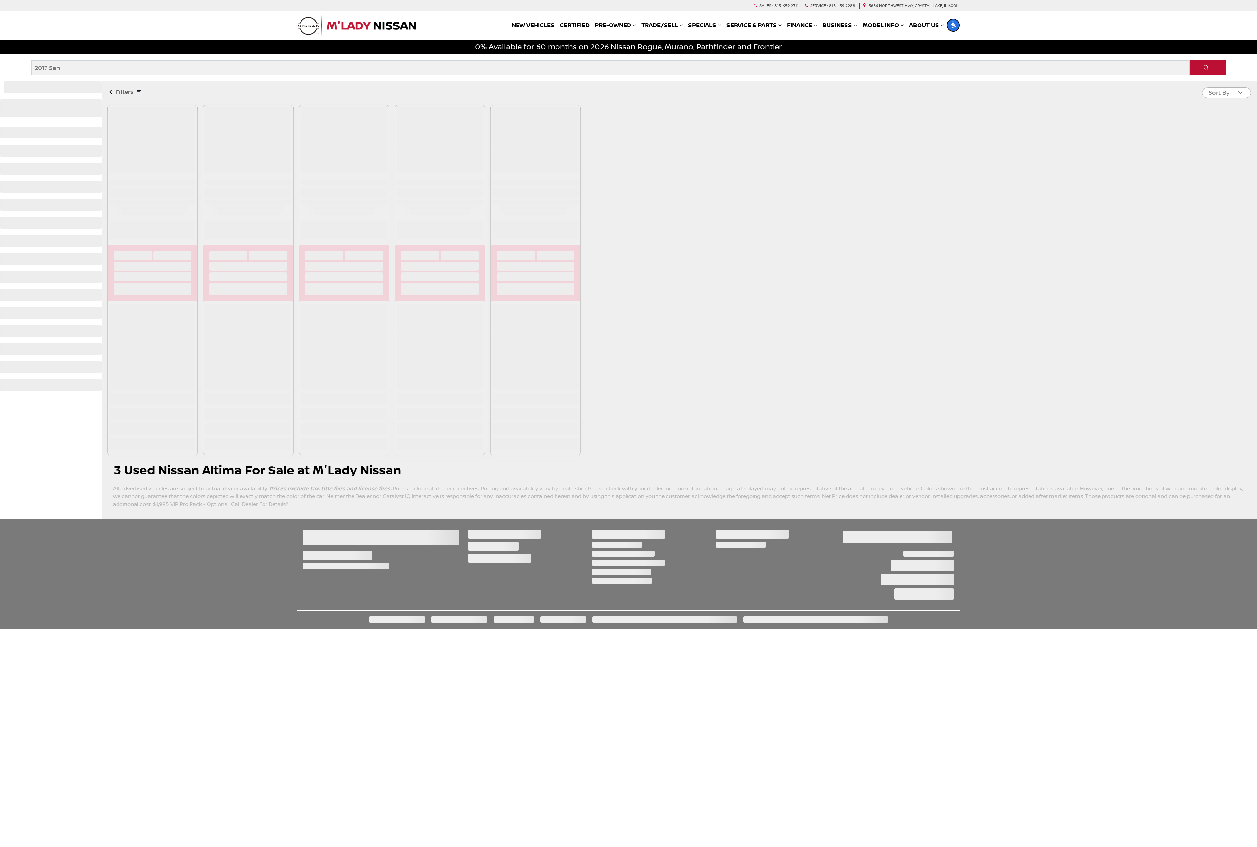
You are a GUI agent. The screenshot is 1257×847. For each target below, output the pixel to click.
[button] (953, 25)
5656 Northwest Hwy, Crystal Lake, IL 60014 (914, 5)
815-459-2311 (786, 5)
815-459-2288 (842, 5)
